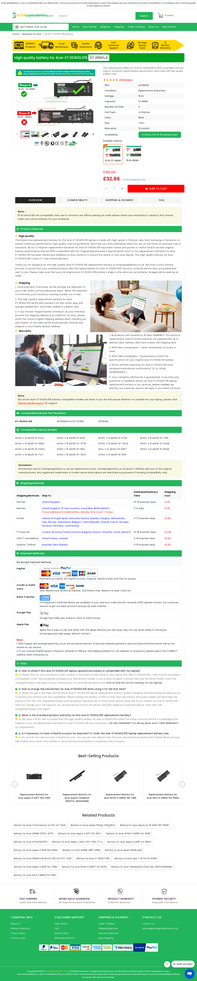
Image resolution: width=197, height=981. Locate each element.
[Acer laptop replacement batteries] (33, 15)
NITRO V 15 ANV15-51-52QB (154, 443)
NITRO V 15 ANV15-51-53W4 (30, 449)
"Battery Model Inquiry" (31, 403)
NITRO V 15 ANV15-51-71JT (29, 454)
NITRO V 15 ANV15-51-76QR (113, 443)
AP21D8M (103, 421)
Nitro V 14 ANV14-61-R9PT (112, 449)
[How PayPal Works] (145, 947)
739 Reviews (125, 79)
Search (144, 15)
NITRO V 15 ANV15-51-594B (154, 449)
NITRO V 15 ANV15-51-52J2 (29, 438)
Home (16, 34)
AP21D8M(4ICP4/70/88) (70, 421)
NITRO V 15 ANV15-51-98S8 (29, 443)
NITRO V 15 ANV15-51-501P (112, 454)
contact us (167, 384)
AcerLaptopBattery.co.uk (56, 971)
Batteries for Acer (32, 34)
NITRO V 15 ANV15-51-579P (112, 438)
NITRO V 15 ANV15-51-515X (71, 449)
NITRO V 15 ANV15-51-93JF (71, 438)
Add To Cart (158, 188)
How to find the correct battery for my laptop (134, 682)
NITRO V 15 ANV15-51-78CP (71, 454)
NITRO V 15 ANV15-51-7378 (71, 443)
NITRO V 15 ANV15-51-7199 (154, 438)
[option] (55, 99)
